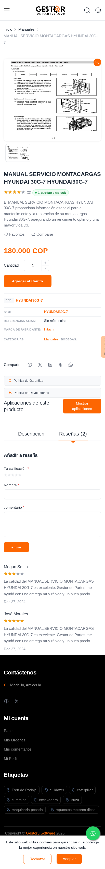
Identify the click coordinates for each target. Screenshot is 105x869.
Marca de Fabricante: (22, 329)
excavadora (48, 800)
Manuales (26, 29)
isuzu (75, 800)
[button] (98, 10)
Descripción (31, 434)
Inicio (8, 29)
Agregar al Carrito (27, 281)
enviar (16, 547)
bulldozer (56, 790)
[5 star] (20, 475)
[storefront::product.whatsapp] (70, 364)
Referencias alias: (20, 320)
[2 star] (9, 475)
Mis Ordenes (14, 740)
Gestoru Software (40, 833)
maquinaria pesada (27, 810)
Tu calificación (16, 468)
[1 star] (5, 475)
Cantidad (11, 265)
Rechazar (37, 859)
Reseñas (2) (73, 434)
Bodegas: (69, 339)
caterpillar (85, 790)
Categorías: (14, 339)
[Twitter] (16, 701)
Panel (8, 730)
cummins (19, 800)
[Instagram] (26, 701)
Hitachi (49, 329)
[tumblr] (60, 364)
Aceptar (69, 859)
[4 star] (16, 475)
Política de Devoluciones (31, 393)
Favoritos (17, 234)
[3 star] (13, 475)
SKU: (7, 312)
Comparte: (12, 364)
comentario (14, 507)
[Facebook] (29, 364)
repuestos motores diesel (76, 810)
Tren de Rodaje (24, 790)
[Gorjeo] (39, 364)
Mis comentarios (18, 749)
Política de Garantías (28, 381)
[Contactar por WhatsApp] (93, 833)
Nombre (11, 485)
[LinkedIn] (50, 364)
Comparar (44, 234)
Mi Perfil (10, 758)
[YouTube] (36, 701)
